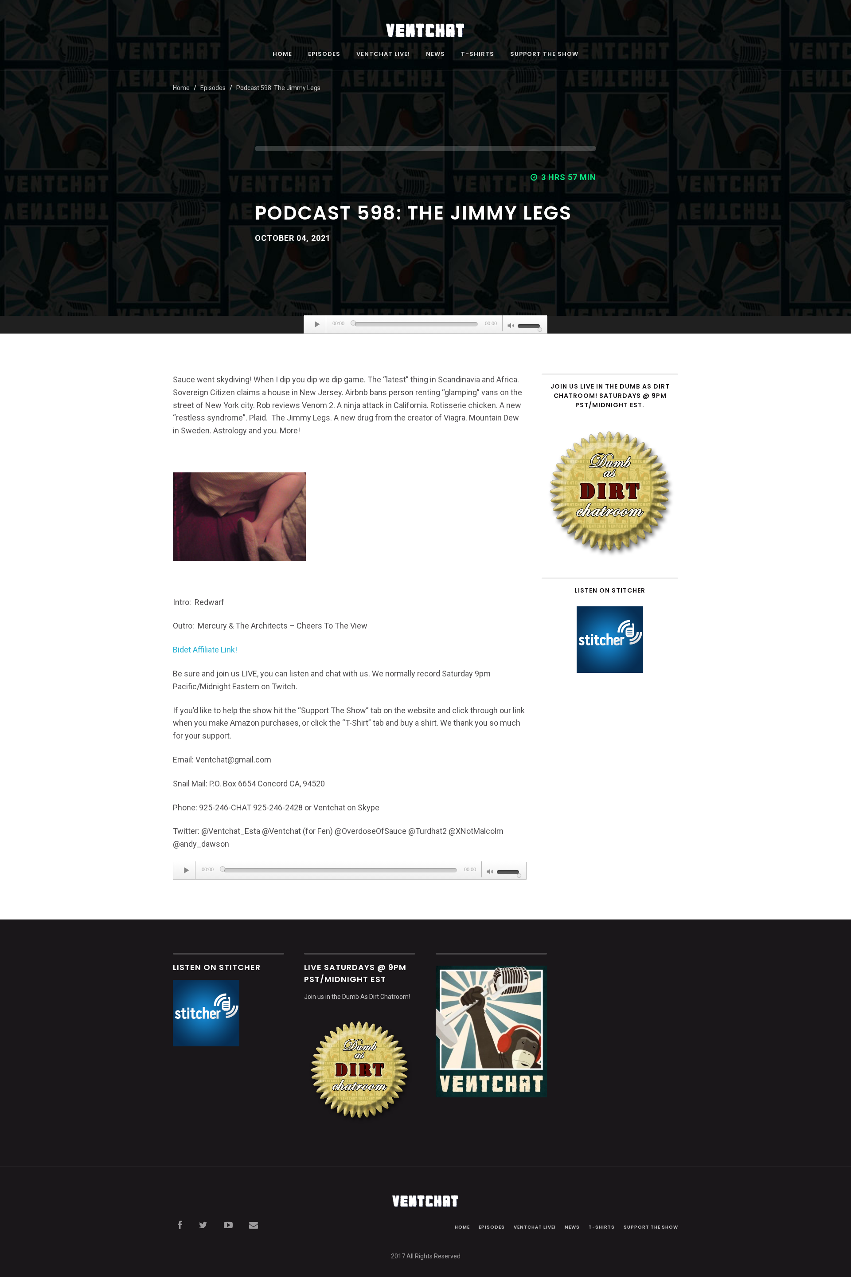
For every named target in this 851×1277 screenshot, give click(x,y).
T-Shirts (477, 54)
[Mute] (511, 326)
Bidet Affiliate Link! (205, 649)
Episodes (324, 54)
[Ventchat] (425, 25)
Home (282, 54)
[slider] (530, 325)
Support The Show (544, 54)
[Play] (317, 324)
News (435, 54)
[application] (425, 325)
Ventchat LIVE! (383, 54)
